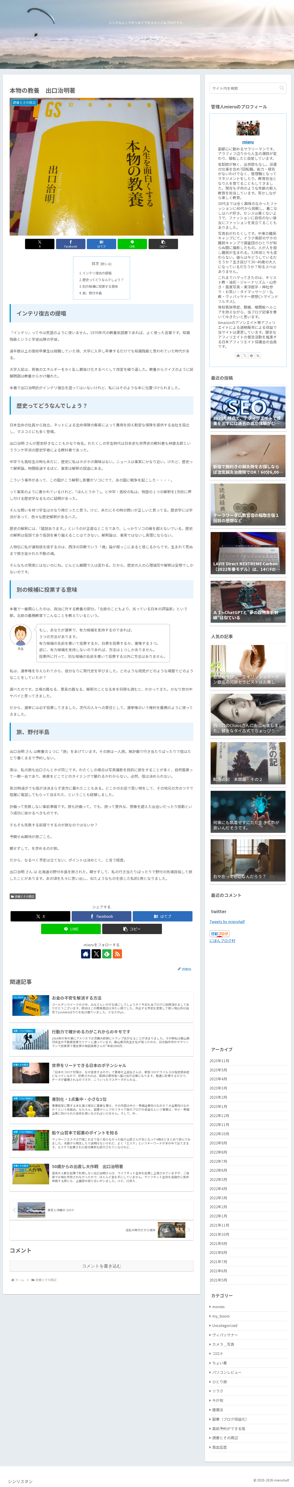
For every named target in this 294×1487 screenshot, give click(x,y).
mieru (248, 142)
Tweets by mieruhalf (227, 921)
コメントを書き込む (101, 1266)
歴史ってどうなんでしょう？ (103, 279)
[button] (163, 244)
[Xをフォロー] (96, 953)
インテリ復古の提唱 (96, 272)
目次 (95, 263)
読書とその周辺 (24, 896)
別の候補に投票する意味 (100, 286)
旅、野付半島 (92, 292)
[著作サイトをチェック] (85, 953)
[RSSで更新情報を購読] (117, 953)
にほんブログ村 (222, 940)
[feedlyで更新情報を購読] (106, 953)
